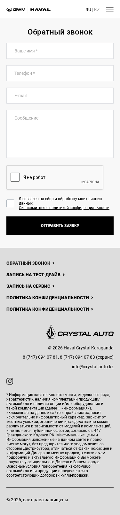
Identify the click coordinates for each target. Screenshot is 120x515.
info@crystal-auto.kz (93, 366)
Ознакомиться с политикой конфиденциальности (64, 208)
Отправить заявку (60, 225)
